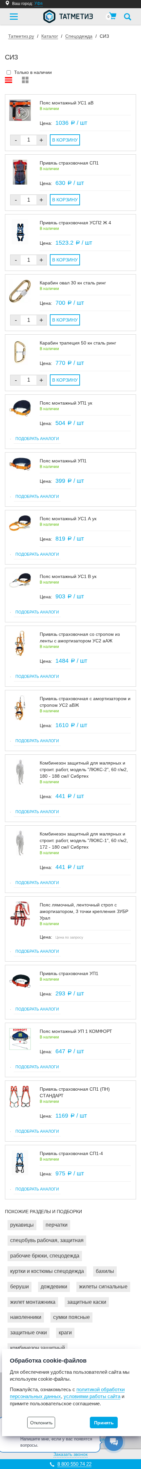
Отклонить (41, 1422)
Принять (104, 1422)
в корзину (65, 140)
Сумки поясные (71, 1317)
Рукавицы (22, 1225)
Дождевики (54, 1286)
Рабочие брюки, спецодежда (44, 1255)
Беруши (19, 1286)
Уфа (38, 3)
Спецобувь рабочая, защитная (47, 1240)
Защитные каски (86, 1302)
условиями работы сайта (92, 1396)
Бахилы (105, 1271)
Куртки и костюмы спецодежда (47, 1271)
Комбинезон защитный (37, 1348)
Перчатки (57, 1225)
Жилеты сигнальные (103, 1286)
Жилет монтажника (32, 1302)
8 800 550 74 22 (74, 1464)
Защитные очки (28, 1332)
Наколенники (25, 1317)
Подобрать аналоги (37, 438)
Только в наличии (33, 72)
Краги (65, 1332)
